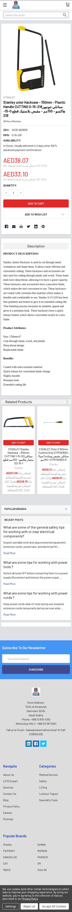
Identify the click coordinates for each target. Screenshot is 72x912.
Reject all (29, 906)
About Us (8, 774)
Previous (62, 402)
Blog (5, 800)
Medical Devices (48, 774)
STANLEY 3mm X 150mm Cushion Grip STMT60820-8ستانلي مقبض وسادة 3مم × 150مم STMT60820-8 (53, 454)
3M (39, 863)
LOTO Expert (10, 781)
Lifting (43, 787)
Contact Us (9, 793)
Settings (10, 906)
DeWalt (41, 844)
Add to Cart (19, 442)
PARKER (42, 857)
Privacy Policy (11, 806)
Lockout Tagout (48, 793)
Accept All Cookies (54, 906)
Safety (43, 781)
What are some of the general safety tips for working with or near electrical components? (33, 531)
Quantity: (10, 185)
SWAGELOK (10, 857)
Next (66, 402)
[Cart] (68, 4)
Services (8, 787)
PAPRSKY (9, 850)
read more (9, 553)
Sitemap (8, 819)
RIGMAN (42, 850)
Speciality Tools (48, 800)
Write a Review (12, 121)
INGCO (6, 869)
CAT (5, 863)
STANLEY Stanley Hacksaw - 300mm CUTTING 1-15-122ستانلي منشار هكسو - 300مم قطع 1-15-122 (18, 456)
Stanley (7, 844)
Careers (7, 812)
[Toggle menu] (5, 5)
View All (41, 869)
